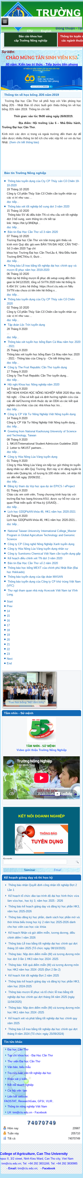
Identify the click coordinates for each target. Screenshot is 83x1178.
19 (8, 634)
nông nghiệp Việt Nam (33, 1106)
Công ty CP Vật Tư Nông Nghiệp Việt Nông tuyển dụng (42, 414)
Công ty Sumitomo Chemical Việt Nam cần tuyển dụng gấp (44, 553)
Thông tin (13, 1106)
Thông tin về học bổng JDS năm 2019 (31, 94)
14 (8, 611)
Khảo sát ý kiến (17, 1079)
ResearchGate (27, 1101)
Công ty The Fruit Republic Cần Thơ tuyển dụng (37, 367)
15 (8, 615)
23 (8, 653)
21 (8, 644)
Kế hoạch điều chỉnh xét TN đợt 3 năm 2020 (35, 558)
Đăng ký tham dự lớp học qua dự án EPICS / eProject (41, 486)
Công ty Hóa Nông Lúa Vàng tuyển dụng (32, 456)
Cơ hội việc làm (17, 1090)
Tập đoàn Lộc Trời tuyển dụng (26, 324)
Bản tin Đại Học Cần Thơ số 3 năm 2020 (33, 232)
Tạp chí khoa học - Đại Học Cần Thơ (30, 1055)
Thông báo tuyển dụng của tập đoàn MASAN (35, 576)
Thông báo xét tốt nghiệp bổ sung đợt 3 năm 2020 (38, 206)
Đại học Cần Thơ (18, 1049)
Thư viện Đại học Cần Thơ (23, 1061)
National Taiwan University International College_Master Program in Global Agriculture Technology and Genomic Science (41, 535)
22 (8, 649)
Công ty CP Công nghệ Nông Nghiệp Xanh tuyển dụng (41, 544)
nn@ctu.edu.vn (22, 1112)
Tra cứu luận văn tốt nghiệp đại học (29, 1073)
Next (10, 658)
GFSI (41, 1101)
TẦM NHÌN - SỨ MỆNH (40, 746)
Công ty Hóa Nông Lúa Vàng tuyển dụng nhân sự (38, 548)
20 (8, 639)
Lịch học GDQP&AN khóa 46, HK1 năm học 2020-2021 (42, 511)
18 (8, 630)
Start (10, 601)
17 (8, 625)
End (9, 663)
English (46, 31)
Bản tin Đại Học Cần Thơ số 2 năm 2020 (33, 563)
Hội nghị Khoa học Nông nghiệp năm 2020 (33, 384)
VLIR (49, 1101)
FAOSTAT (10, 1101)
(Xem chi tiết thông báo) (24, 142)
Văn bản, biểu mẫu (19, 1067)
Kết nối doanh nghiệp (20, 1084)
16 (8, 620)
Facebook (41, 1112)
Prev (10, 606)
